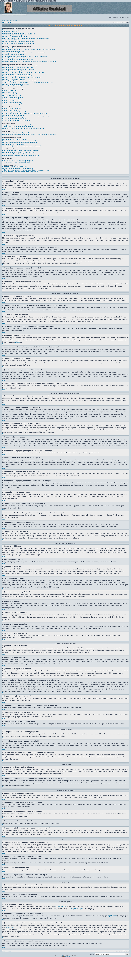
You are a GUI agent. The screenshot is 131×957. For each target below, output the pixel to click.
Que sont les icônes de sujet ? (12, 104)
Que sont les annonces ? (10, 99)
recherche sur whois (12, 927)
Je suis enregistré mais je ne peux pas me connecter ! (19, 35)
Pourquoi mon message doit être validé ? (15, 84)
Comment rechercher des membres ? (14, 144)
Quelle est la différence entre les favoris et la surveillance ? (21, 150)
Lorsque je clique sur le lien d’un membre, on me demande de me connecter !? (30, 61)
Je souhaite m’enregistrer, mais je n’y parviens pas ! (19, 33)
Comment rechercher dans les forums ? (15, 139)
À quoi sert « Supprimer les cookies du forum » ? (18, 43)
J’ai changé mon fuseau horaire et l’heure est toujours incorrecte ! (23, 53)
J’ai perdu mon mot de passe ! (12, 40)
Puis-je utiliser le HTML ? (10, 92)
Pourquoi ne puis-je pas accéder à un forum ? (17, 76)
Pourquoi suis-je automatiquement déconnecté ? (18, 41)
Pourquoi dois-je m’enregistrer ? (12, 30)
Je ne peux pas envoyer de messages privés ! (17, 125)
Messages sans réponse (7, 20)
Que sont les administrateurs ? (12, 108)
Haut (3, 189)
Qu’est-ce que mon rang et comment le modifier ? (18, 59)
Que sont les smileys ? (9, 94)
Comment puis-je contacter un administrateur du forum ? (20, 171)
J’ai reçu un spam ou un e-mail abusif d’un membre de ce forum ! (23, 128)
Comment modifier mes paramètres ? (14, 48)
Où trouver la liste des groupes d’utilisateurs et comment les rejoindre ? (25, 113)
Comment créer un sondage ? (12, 71)
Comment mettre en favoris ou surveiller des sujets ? (19, 152)
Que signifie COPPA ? (9, 31)
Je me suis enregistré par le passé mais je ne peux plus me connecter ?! (25, 38)
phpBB (17, 342)
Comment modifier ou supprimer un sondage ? (17, 74)
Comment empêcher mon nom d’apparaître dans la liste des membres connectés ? (29, 49)
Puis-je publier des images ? (11, 95)
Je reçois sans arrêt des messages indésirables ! (18, 126)
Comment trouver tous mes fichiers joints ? (16, 162)
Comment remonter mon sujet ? (12, 86)
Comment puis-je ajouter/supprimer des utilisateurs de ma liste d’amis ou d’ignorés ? (29, 134)
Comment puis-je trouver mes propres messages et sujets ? (21, 146)
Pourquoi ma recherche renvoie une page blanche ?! (19, 142)
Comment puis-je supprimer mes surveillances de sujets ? (21, 155)
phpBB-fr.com (67, 956)
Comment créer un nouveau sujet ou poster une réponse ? (21, 66)
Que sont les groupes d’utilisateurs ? (14, 112)
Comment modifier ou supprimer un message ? (17, 67)
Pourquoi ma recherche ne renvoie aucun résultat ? (19, 141)
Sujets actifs (14, 20)
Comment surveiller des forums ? (13, 154)
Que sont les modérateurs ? (11, 110)
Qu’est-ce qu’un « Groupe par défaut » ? (15, 118)
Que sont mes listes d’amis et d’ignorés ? (15, 133)
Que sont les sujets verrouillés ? (12, 102)
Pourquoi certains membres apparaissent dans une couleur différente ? (25, 117)
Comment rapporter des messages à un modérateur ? (19, 81)
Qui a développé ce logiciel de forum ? (14, 166)
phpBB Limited (60, 906)
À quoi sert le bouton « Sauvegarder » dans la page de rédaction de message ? (28, 82)
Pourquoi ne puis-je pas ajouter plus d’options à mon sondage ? (23, 72)
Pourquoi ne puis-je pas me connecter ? (15, 36)
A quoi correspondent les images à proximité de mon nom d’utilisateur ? (25, 56)
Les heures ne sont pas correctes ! (13, 51)
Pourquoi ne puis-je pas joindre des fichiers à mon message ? (22, 77)
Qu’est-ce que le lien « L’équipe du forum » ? (16, 120)
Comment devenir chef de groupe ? (13, 115)
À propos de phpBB (76, 909)
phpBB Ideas (112, 916)
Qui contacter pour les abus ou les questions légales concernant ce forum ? (26, 170)
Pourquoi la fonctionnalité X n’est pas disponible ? (18, 168)
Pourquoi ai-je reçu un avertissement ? (14, 79)
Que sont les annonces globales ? (13, 97)
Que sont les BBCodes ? (10, 90)
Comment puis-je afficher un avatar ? (14, 58)
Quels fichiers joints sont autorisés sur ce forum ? (18, 160)
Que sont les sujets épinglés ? (12, 100)
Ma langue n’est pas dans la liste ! (13, 54)
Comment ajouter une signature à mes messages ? (19, 69)
